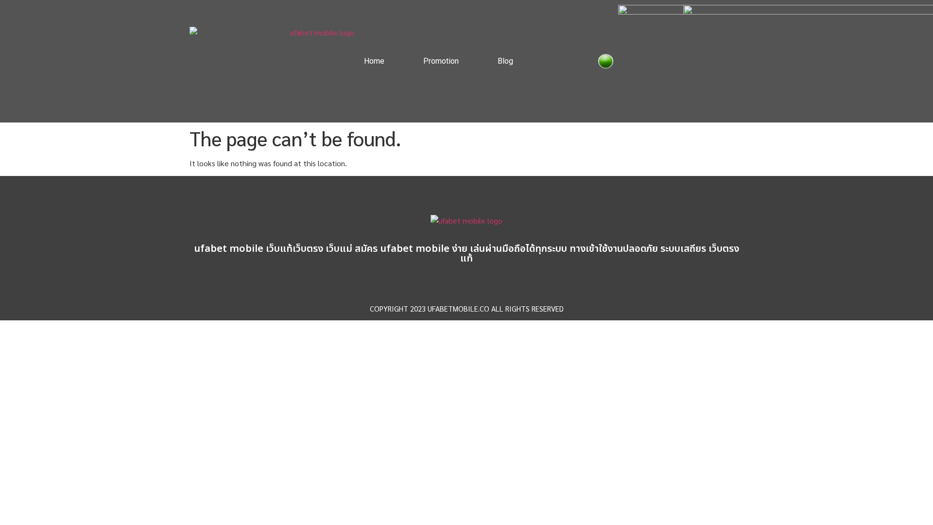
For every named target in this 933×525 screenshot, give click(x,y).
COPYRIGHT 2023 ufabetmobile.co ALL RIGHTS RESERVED (467, 308)
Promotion (441, 61)
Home (374, 61)
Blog (505, 61)
